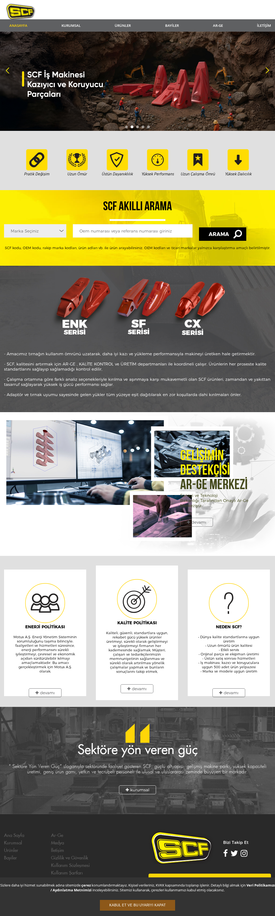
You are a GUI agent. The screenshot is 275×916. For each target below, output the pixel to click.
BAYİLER (172, 25)
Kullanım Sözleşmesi (70, 865)
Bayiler (10, 858)
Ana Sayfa (14, 835)
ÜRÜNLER (123, 25)
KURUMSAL (71, 25)
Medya (57, 843)
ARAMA (219, 234)
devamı (198, 522)
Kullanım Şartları (67, 873)
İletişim (57, 850)
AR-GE (218, 25)
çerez (86, 885)
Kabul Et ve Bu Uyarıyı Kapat (137, 905)
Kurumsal (13, 843)
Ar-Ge (57, 835)
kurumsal (139, 789)
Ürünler (11, 850)
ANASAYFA (18, 25)
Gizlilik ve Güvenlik (69, 858)
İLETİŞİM (264, 25)
